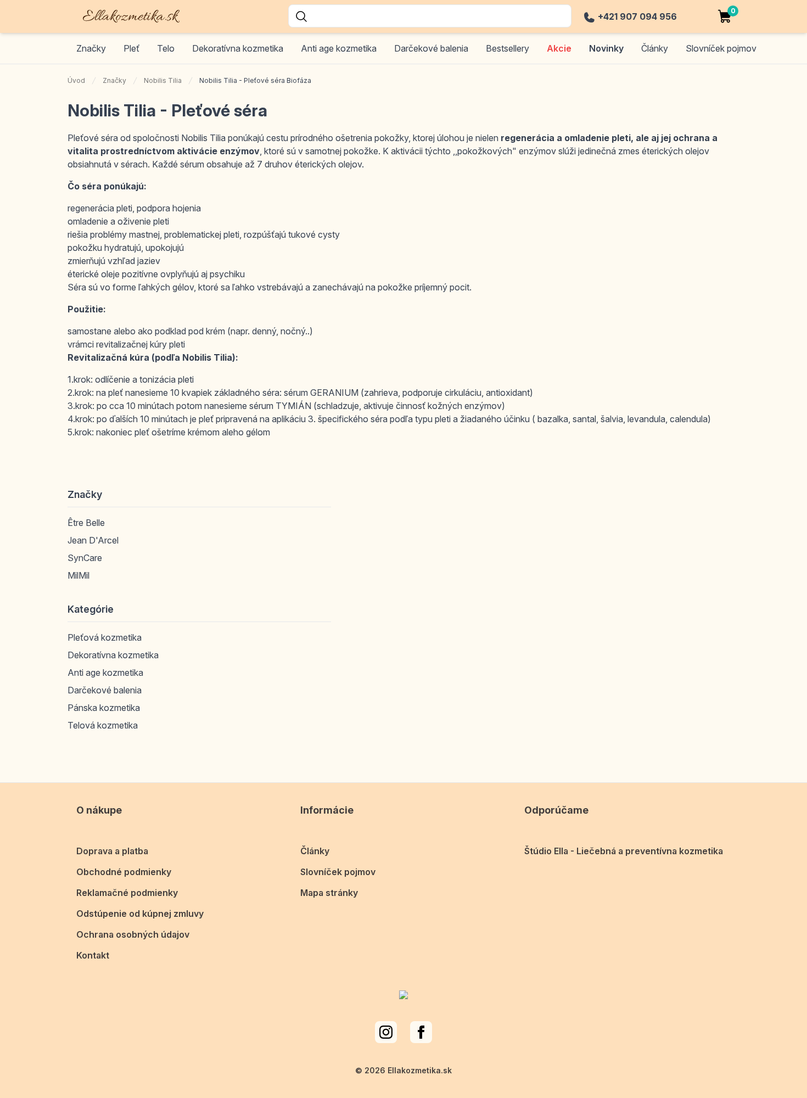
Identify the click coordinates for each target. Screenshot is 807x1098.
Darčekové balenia (431, 48)
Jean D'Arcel (93, 540)
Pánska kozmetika (104, 707)
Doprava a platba (112, 850)
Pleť (131, 48)
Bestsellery (507, 48)
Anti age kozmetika (339, 48)
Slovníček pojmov (338, 871)
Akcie (559, 48)
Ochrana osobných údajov (132, 934)
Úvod (76, 80)
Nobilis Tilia (163, 80)
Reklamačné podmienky (127, 892)
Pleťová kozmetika (105, 637)
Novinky (606, 48)
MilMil (78, 575)
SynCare (85, 557)
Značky (91, 48)
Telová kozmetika (103, 725)
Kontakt (92, 955)
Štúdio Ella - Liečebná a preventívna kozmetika (623, 850)
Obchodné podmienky (123, 871)
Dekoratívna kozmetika (237, 48)
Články (314, 850)
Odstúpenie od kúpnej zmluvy (140, 913)
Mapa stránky (329, 892)
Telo (166, 48)
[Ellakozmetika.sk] (124, 14)
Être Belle (86, 522)
